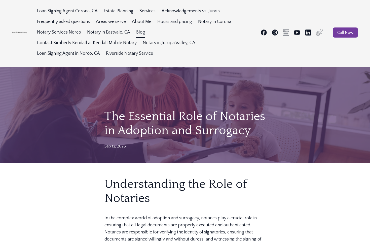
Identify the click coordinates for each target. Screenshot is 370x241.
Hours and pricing (174, 21)
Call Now (345, 32)
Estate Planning (118, 11)
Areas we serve (111, 21)
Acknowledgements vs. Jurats (191, 11)
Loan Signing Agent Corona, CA (67, 11)
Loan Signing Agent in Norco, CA (68, 53)
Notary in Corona (214, 21)
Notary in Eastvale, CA (108, 32)
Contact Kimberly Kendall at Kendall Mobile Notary (87, 42)
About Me (141, 21)
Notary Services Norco (59, 32)
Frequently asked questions (63, 21)
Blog (140, 32)
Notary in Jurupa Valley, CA (169, 42)
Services (147, 11)
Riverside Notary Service (129, 53)
